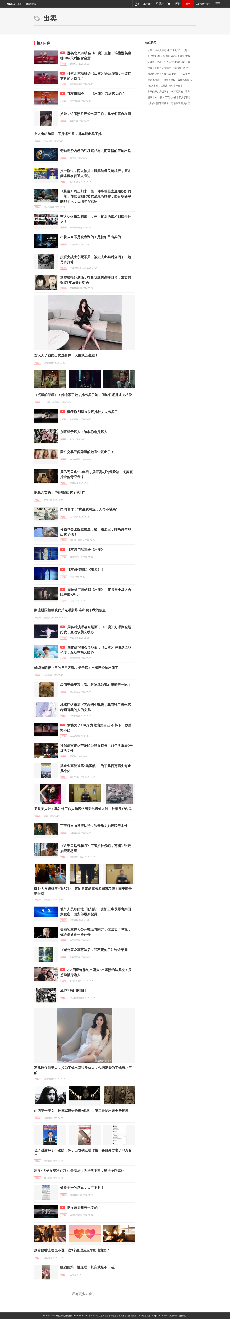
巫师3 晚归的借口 (73, 990)
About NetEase (80, 1315)
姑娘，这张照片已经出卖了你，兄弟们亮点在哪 (95, 114)
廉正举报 (173, 1315)
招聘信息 (112, 1315)
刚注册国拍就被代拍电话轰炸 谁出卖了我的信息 (70, 610)
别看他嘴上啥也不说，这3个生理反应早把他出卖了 (72, 1250)
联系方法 (102, 1315)
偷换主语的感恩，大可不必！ (82, 1187)
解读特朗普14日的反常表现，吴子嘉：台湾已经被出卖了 (76, 668)
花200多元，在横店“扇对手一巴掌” (165, 85)
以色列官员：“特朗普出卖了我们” (59, 492)
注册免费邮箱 (202, 4)
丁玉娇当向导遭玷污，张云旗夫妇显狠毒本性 (94, 826)
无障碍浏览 (31, 4)
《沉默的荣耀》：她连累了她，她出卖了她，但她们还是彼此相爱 (83, 395)
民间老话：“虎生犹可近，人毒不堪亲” (89, 509)
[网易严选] (159, 3)
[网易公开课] (147, 3)
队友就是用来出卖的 (82, 1207)
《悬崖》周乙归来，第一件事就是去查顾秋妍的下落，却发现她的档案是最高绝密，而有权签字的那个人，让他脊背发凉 (95, 196)
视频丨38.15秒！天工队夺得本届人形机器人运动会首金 (171, 97)
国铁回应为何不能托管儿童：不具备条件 (168, 74)
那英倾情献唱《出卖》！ (85, 569)
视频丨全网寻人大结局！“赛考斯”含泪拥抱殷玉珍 (171, 68)
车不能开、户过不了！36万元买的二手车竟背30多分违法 (171, 91)
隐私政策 (132, 1315)
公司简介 (93, 1315)
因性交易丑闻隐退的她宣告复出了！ (87, 452)
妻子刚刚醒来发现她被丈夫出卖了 (92, 412)
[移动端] (136, 3)
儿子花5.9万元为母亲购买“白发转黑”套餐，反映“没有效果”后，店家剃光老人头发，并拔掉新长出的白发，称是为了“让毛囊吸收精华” (171, 56)
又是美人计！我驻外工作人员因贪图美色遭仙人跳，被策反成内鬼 (83, 809)
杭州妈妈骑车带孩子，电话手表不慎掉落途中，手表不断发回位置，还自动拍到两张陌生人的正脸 (171, 103)
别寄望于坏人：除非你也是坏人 (83, 432)
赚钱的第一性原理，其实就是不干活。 (89, 1267)
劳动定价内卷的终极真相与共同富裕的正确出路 (95, 151)
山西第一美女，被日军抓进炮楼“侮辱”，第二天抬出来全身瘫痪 (81, 1111)
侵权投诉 (183, 1315)
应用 (20, 4)
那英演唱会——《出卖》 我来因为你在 (96, 94)
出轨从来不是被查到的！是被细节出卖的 (90, 237)
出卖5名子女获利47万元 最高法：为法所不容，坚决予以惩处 (79, 1170)
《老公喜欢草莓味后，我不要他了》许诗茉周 (94, 950)
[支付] (169, 3)
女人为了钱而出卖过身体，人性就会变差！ (66, 355)
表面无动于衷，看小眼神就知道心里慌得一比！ (95, 685)
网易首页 (11, 4)
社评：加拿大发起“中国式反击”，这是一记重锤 (171, 50)
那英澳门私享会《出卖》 (85, 549)
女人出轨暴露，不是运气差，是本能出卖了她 (68, 134)
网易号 (64, 121)
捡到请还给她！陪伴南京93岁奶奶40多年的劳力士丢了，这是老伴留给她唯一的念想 (171, 62)
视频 (64, 64)
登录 (188, 4)
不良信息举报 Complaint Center (152, 1315)
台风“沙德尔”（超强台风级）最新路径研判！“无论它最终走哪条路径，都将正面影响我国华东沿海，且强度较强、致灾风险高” (171, 80)
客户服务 (122, 1315)
